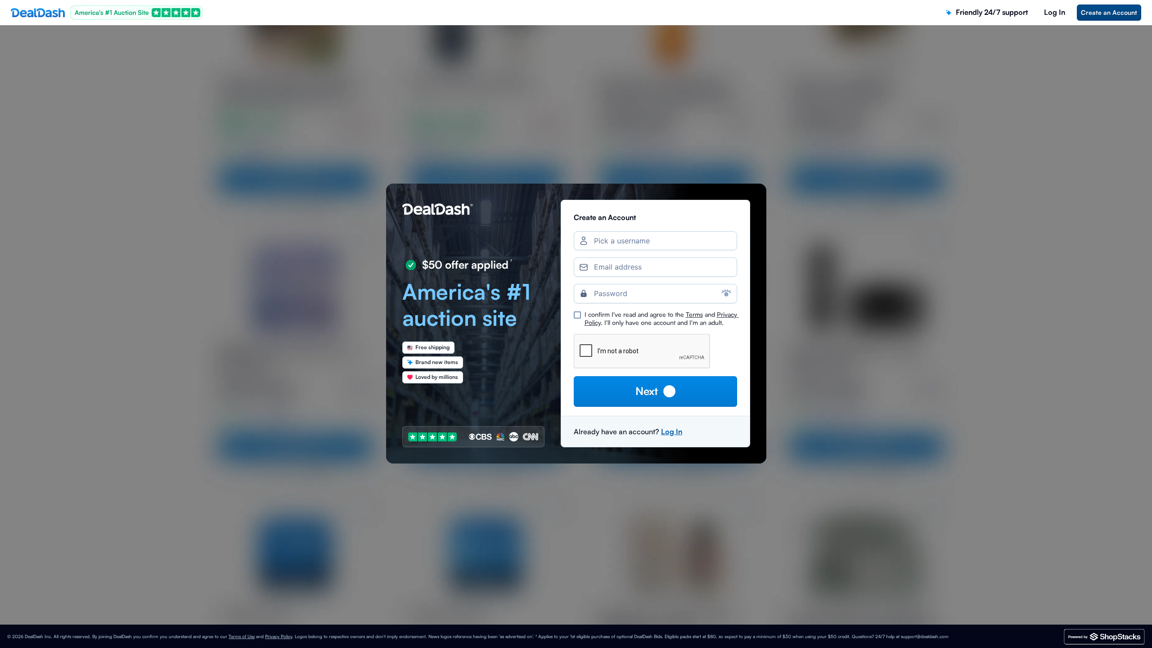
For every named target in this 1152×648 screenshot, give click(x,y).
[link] (1109, 12)
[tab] (987, 12)
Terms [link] (694, 314)
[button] (655, 391)
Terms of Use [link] (242, 636)
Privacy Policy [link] (278, 636)
